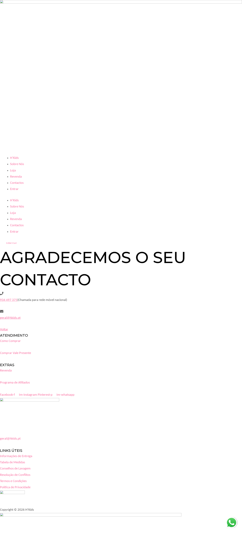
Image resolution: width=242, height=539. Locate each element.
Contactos (17, 183)
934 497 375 (8, 300)
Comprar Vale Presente (15, 353)
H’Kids (14, 158)
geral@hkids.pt (10, 318)
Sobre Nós (17, 164)
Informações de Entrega (16, 456)
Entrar (14, 189)
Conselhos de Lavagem (15, 468)
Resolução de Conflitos (15, 475)
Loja (13, 170)
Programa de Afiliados (15, 382)
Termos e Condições (13, 481)
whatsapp (231, 520)
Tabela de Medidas (12, 462)
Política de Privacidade (15, 487)
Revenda (16, 176)
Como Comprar (10, 341)
